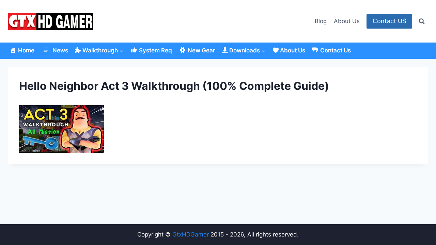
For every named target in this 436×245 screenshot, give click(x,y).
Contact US (389, 20)
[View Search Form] (422, 21)
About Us (347, 21)
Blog (321, 21)
